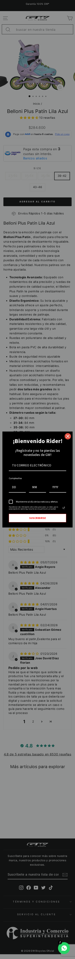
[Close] (68, 436)
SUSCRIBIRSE (37, 518)
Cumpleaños (15, 478)
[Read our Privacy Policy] (63, 507)
